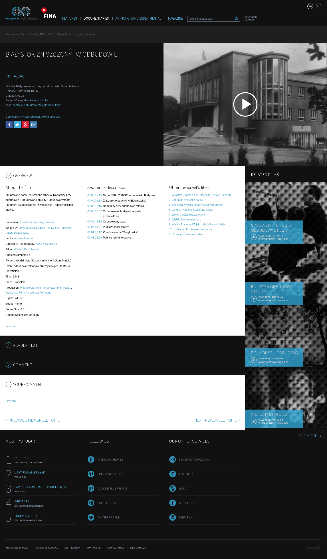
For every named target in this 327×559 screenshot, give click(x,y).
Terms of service (47, 548)
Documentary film (15, 34)
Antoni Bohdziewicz (17, 232)
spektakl (18, 105)
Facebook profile (110, 459)
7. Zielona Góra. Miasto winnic (187, 214)
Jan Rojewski (62, 227)
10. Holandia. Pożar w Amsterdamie (190, 229)
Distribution (72, 548)
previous (34, 420)
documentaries (96, 18)
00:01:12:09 (94, 237)
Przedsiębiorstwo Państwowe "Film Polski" (45, 287)
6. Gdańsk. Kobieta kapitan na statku (191, 209)
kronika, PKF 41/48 (40, 34)
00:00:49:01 (94, 226)
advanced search (250, 18)
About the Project (18, 548)
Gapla (183, 488)
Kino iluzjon (188, 503)
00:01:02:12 (94, 232)
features (69, 18)
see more (308, 436)
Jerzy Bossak (46, 222)
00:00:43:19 (94, 221)
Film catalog (138, 548)
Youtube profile (109, 503)
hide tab (11, 326)
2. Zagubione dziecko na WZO (187, 200)
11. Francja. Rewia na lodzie (186, 234)
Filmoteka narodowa (194, 459)
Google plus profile (112, 488)
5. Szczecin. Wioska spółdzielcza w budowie (196, 204)
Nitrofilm (186, 517)
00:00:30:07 (94, 211)
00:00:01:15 (94, 195)
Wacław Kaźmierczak (27, 249)
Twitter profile (108, 517)
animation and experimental (138, 18)
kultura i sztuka (39, 100)
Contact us (94, 548)
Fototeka (186, 474)
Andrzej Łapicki (23, 238)
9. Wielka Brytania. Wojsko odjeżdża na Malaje (197, 224)
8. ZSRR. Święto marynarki (185, 219)
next (215, 420)
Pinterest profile (110, 474)
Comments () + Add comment (23, 116)
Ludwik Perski (28, 222)
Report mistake (51, 116)
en (310, 6)
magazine (175, 18)
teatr (58, 105)
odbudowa (30, 105)
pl (318, 6)
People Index (115, 548)
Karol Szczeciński (46, 243)
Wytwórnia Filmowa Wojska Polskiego (28, 292)
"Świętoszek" (46, 105)
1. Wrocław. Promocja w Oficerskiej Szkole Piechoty (200, 195)
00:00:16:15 (94, 206)
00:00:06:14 (94, 200)
